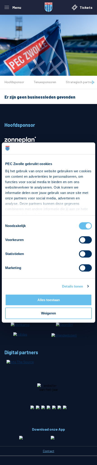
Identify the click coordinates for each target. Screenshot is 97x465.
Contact (48, 451)
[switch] (85, 239)
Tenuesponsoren (45, 82)
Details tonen (72, 286)
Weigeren (48, 313)
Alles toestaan (48, 300)
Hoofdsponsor (14, 82)
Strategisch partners (80, 82)
